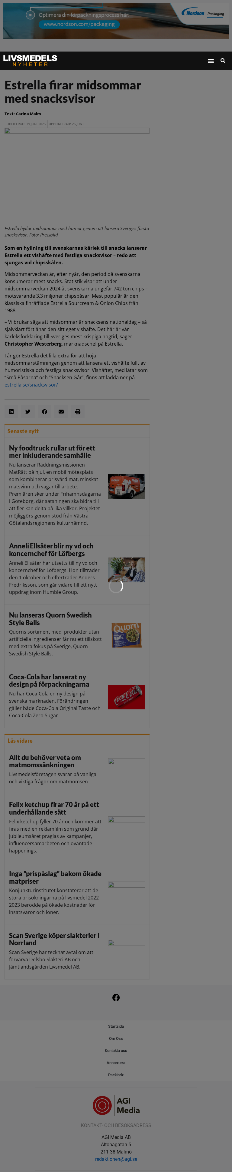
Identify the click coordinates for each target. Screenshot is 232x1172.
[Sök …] (223, 61)
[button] (211, 61)
